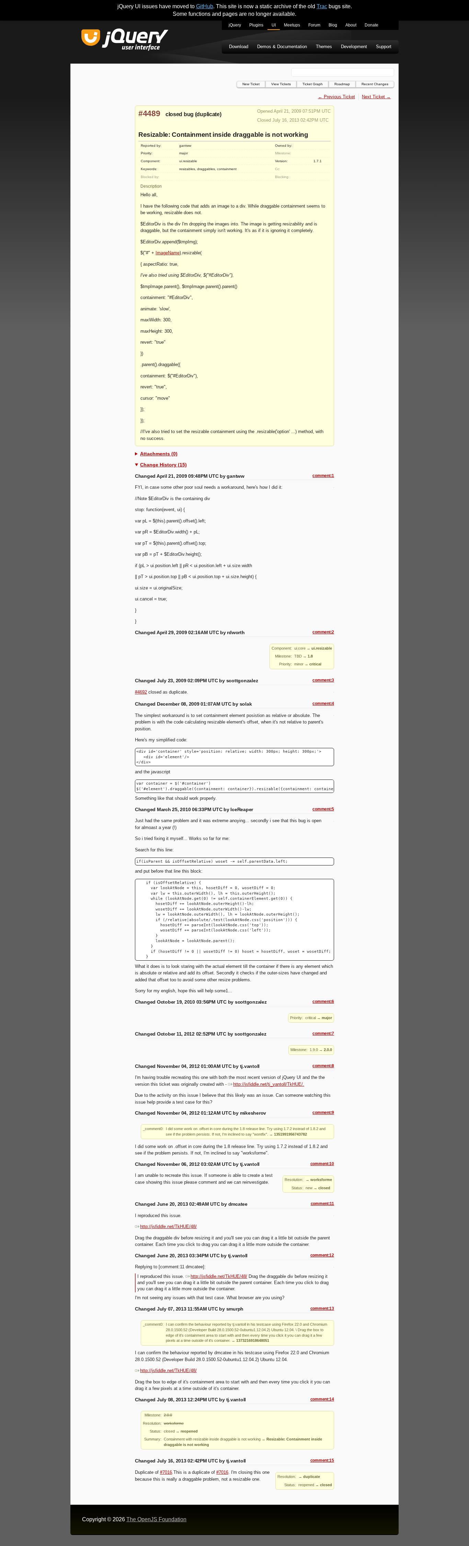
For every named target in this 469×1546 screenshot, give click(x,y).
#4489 (149, 113)
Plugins (256, 25)
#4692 (141, 692)
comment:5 (323, 809)
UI (274, 25)
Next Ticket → (376, 96)
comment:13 (322, 1308)
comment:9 (323, 1112)
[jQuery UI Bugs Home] (124, 41)
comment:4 (323, 703)
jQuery (235, 25)
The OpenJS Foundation (156, 1519)
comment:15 (322, 1460)
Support (383, 46)
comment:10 (322, 1163)
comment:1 (323, 475)
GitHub (204, 6)
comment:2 (323, 632)
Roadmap (342, 84)
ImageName (168, 252)
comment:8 (323, 1065)
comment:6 (323, 1001)
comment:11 (322, 1203)
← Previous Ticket (336, 96)
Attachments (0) (159, 453)
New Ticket (251, 84)
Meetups (292, 25)
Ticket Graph (312, 84)
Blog (333, 25)
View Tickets (281, 84)
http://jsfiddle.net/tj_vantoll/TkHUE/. (268, 1084)
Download (238, 46)
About (350, 25)
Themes (324, 46)
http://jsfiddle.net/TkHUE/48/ (168, 1226)
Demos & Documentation (282, 46)
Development (354, 46)
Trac (322, 6)
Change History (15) (163, 464)
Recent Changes (375, 84)
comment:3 (323, 680)
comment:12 (322, 1255)
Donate (371, 25)
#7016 (166, 1472)
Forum (314, 25)
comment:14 (322, 1399)
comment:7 (323, 1033)
